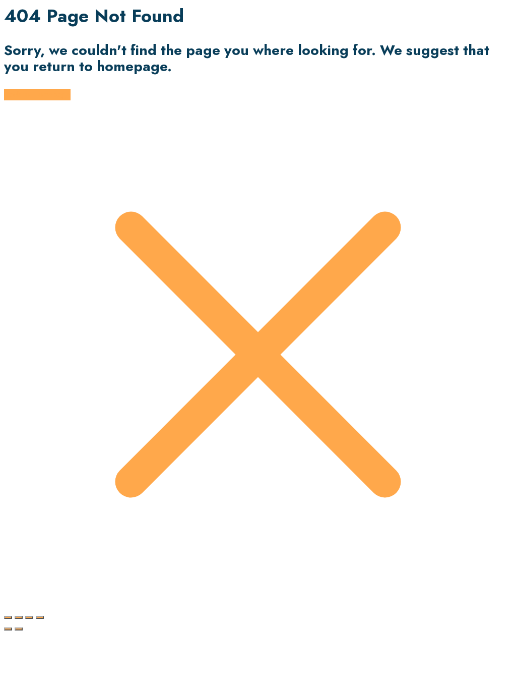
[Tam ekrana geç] (19, 617)
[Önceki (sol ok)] (8, 628)
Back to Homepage (37, 94)
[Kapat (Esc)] (40, 617)
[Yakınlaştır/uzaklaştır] (8, 617)
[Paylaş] (29, 617)
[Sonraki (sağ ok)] (19, 628)
